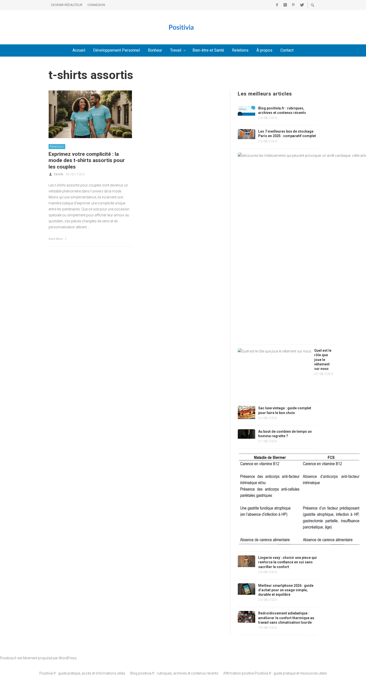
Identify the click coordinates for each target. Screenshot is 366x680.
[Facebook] (277, 5)
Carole (58, 174)
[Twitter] (301, 5)
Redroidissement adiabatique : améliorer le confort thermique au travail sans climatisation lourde (286, 617)
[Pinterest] (293, 5)
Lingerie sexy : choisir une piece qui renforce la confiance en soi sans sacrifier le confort (287, 562)
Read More (56, 239)
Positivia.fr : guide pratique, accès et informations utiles (82, 673)
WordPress (68, 658)
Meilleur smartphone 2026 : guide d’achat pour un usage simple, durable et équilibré (285, 590)
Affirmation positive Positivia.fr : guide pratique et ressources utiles (275, 673)
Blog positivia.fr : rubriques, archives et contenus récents (174, 673)
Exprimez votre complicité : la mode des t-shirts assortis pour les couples (87, 160)
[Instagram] (285, 5)
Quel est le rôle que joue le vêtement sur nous (322, 359)
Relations (57, 146)
